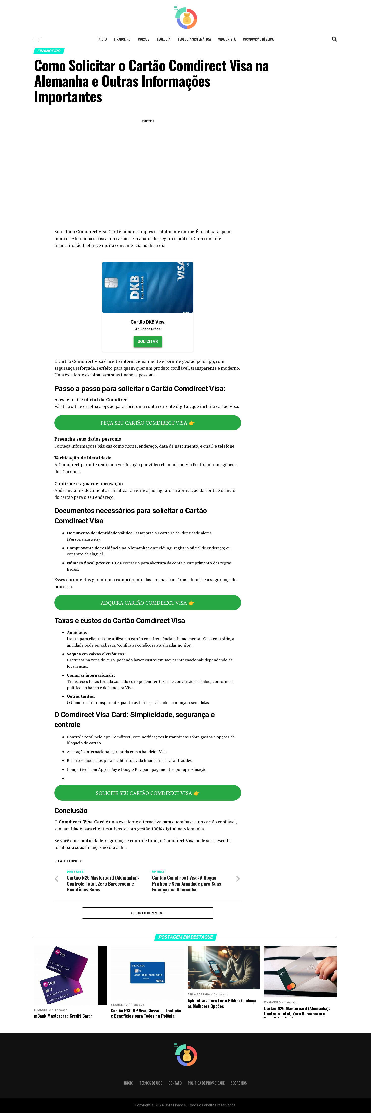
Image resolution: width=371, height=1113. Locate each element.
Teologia (163, 39)
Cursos (143, 39)
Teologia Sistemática (194, 39)
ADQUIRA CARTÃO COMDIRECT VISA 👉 (148, 602)
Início (102, 39)
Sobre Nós (239, 1083)
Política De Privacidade (206, 1083)
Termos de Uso (150, 1083)
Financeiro (122, 39)
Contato (175, 1083)
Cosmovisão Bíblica (258, 39)
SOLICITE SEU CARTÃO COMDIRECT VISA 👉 (148, 792)
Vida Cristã (227, 39)
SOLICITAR (148, 341)
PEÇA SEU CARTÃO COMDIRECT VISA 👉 (148, 422)
